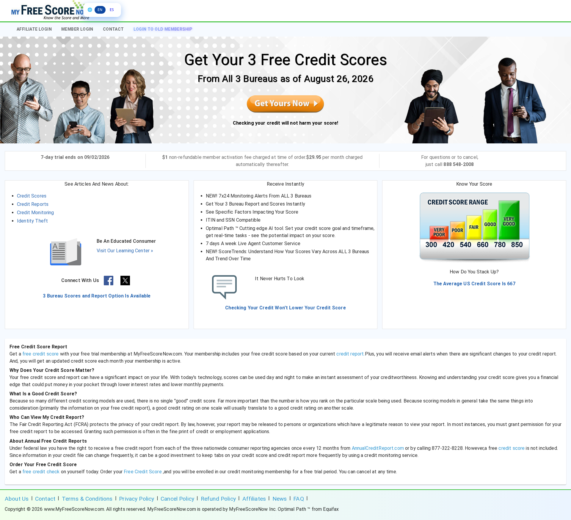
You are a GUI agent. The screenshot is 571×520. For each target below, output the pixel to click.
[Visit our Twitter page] (125, 280)
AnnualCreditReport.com (378, 448)
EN (100, 9)
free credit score (40, 354)
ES (112, 9)
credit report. (350, 354)
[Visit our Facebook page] (108, 280)
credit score (511, 448)
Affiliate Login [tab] (34, 29)
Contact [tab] (113, 29)
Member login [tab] (77, 29)
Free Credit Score (143, 471)
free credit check (41, 471)
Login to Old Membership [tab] (163, 29)
